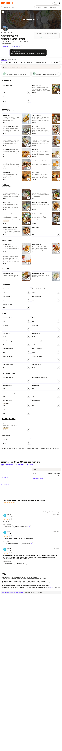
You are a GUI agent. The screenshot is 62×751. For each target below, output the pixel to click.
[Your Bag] (59, 3)
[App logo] (7, 3)
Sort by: (44, 511)
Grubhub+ (51, 587)
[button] (7, 7)
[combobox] (47, 7)
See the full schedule (38, 478)
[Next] (60, 62)
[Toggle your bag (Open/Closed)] (59, 3)
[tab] (8, 62)
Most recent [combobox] (50, 511)
